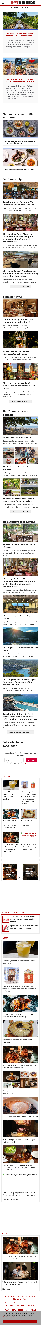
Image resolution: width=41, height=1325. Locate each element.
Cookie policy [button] (7, 1317)
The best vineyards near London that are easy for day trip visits (19, 34)
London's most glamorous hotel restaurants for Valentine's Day (18, 320)
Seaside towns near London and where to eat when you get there (20, 80)
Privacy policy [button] (18, 1317)
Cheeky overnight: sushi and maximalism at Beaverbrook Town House (19, 386)
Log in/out (31, 1305)
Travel (25, 1299)
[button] (10, 872)
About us (8, 1303)
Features (20, 1296)
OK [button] (20, 1321)
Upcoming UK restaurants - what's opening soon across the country (20, 142)
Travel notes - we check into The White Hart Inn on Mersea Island (18, 203)
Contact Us (18, 1303)
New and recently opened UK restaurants (19, 169)
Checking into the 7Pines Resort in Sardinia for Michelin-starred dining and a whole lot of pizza (20, 273)
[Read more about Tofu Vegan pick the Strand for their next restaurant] (28, 813)
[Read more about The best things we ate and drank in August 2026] (20, 1105)
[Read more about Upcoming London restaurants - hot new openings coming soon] (6, 928)
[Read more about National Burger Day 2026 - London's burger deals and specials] (20, 1129)
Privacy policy (20, 1305)
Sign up (31, 760)
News (13, 1296)
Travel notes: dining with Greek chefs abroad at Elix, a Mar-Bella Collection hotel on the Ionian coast (20, 716)
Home (7, 1296)
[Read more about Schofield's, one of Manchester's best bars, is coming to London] (10, 785)
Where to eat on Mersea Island (17, 437)
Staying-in (17, 1299)
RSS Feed (27, 1303)
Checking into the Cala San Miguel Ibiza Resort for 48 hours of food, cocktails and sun (19, 682)
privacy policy (29, 763)
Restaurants (30, 1296)
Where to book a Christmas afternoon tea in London (16, 352)
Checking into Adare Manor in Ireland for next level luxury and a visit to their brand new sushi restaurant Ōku (19, 238)
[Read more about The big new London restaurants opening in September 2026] (28, 837)
